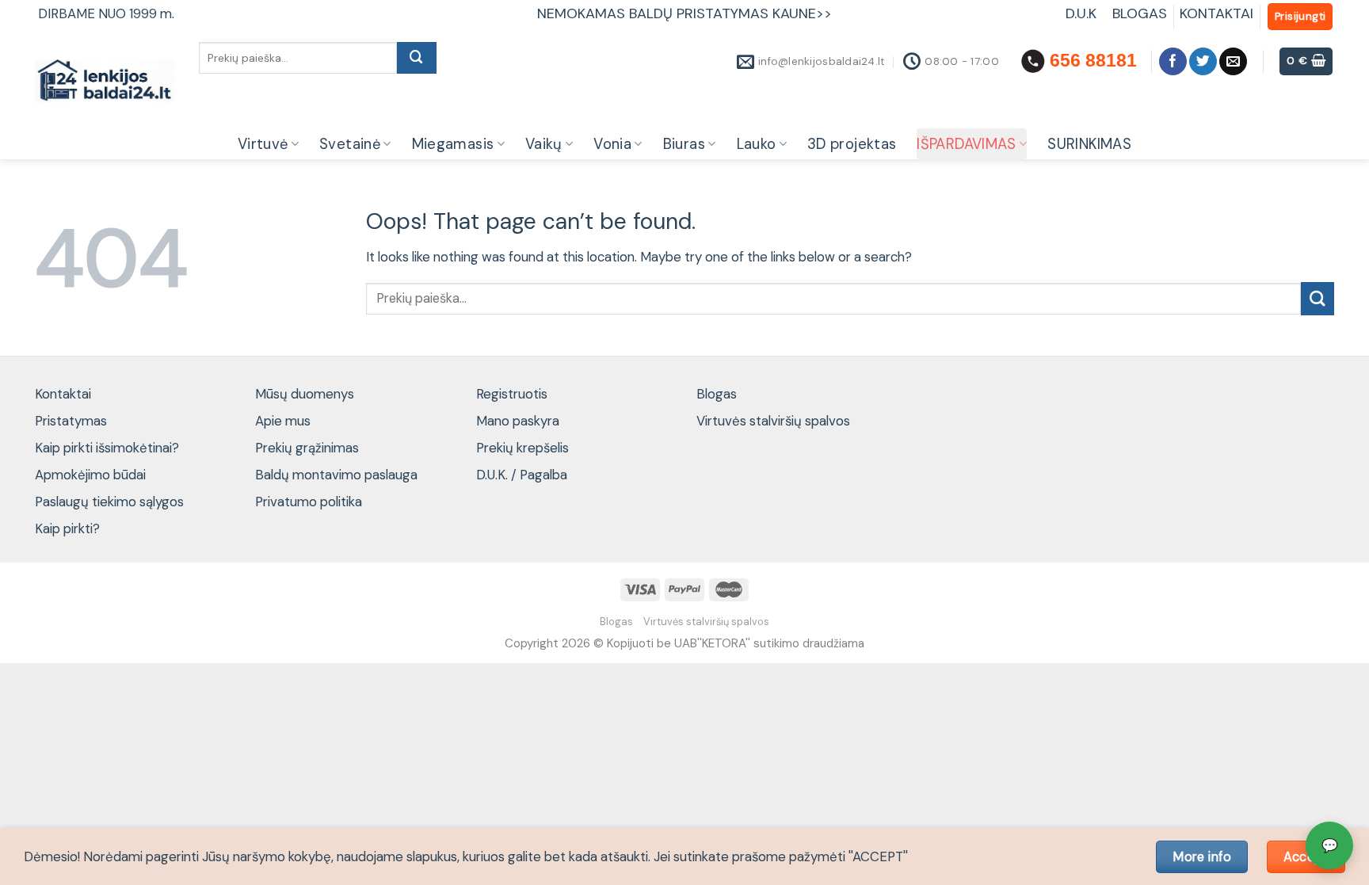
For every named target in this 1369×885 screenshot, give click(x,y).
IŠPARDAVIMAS (966, 144)
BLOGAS (1139, 13)
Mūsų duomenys (304, 393)
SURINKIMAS (1089, 144)
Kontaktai (63, 393)
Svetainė (349, 144)
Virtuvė (263, 144)
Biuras (684, 144)
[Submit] (417, 58)
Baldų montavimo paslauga (336, 474)
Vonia (612, 144)
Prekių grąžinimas (307, 447)
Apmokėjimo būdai (90, 474)
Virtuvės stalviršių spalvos (773, 420)
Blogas (716, 393)
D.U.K (1083, 13)
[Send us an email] (1233, 61)
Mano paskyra (517, 420)
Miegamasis (453, 144)
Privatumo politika (308, 501)
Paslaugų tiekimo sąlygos (109, 501)
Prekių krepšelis (522, 447)
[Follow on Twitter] (1203, 61)
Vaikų (543, 144)
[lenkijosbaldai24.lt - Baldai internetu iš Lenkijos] (105, 81)
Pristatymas (71, 420)
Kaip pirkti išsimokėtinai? (107, 447)
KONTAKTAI (1216, 13)
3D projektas (851, 144)
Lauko (756, 144)
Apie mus (283, 420)
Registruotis (511, 393)
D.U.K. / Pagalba (521, 474)
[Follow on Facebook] (1173, 61)
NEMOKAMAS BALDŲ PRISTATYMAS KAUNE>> (684, 13)
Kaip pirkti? (67, 528)
